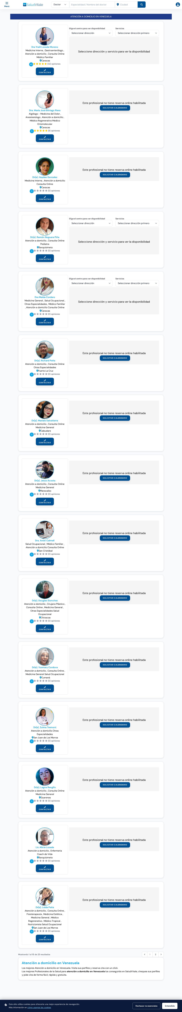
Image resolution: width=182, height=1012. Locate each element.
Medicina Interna (35, 50)
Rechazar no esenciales (146, 1006)
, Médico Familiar (56, 304)
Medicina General (34, 300)
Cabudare (46, 430)
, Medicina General (53, 607)
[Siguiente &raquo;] (161, 954)
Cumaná (45, 677)
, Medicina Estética (52, 914)
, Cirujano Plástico (55, 603)
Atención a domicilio (36, 240)
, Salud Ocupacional (54, 300)
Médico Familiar (45, 57)
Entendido (170, 1006)
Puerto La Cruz (45, 370)
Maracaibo (45, 490)
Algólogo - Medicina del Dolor (44, 113)
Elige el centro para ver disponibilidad (87, 28)
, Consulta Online (55, 53)
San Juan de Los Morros (45, 737)
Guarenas (46, 797)
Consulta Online (45, 184)
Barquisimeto (46, 247)
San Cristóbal (46, 550)
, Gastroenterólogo (54, 50)
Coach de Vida (44, 854)
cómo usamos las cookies (39, 1007)
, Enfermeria (55, 850)
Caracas (45, 60)
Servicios (119, 28)
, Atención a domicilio (52, 117)
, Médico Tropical (52, 920)
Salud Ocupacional (35, 543)
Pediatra (44, 244)
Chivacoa (45, 617)
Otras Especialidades (45, 367)
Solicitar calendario (115, 108)
